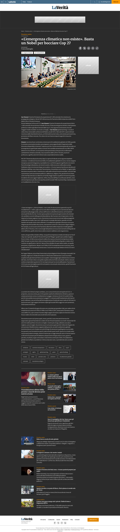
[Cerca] (6, 2)
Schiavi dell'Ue (41, 499)
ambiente (25, 347)
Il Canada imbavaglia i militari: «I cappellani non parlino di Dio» (54, 387)
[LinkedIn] (65, 523)
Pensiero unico (28, 31)
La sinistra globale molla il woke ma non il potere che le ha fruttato (55, 376)
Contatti (77, 519)
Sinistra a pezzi (52, 406)
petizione (52, 356)
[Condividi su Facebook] (80, 48)
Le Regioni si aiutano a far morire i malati (49, 452)
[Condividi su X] (84, 48)
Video (24, 2)
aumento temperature (38, 347)
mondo (25, 356)
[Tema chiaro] (93, 2)
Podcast (29, 2)
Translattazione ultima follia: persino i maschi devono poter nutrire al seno (33, 392)
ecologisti (25, 352)
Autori (58, 519)
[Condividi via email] (93, 48)
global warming (44, 352)
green (54, 352)
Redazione (65, 519)
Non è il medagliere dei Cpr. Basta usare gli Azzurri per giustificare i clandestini (61, 420)
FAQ (71, 519)
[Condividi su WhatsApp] (88, 48)
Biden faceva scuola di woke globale (47, 439)
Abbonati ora (93, 519)
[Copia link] (97, 48)
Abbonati (115, 1)
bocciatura (51, 347)
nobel (32, 356)
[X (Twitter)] (58, 523)
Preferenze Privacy (75, 529)
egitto (34, 352)
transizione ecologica (37, 361)
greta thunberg (64, 352)
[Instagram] (62, 523)
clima (60, 347)
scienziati (25, 361)
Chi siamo (43, 519)
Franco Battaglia (27, 49)
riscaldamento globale (65, 356)
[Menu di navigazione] (2, 2)
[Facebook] (55, 523)
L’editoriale (51, 519)
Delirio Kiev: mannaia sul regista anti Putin (54, 397)
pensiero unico (42, 356)
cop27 (67, 347)
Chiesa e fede (51, 384)
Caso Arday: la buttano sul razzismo (54, 409)
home (22, 31)
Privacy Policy (60, 529)
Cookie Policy (67, 529)
